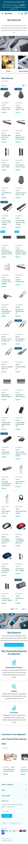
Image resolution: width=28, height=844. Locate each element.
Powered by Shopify (6, 840)
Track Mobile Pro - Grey (7, 193)
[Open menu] (2, 13)
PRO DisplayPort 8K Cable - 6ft (20, 340)
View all (5, 748)
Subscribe (7, 816)
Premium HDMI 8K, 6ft (21, 367)
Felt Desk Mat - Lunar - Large (6, 166)
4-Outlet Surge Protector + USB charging (20, 222)
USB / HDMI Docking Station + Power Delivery (7, 483)
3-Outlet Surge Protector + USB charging (6, 281)
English (4, 823)
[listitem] (8, 64)
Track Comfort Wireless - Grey (6, 108)
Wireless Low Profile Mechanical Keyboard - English (21, 252)
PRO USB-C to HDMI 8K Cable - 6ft (20, 311)
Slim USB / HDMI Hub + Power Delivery (6, 137)
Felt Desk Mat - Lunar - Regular (20, 569)
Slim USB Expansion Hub (20, 280)
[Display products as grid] (23, 85)
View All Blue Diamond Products (14, 645)
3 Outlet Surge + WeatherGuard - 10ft (6, 424)
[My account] (22, 13)
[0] (25, 13)
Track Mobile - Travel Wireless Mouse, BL (6, 570)
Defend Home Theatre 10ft (5, 453)
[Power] (14, 621)
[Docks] (2, 618)
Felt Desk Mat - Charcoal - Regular (7, 599)
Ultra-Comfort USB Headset (21, 512)
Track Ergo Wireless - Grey (20, 108)
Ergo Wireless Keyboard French (20, 395)
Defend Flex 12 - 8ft (20, 599)
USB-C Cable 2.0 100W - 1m (20, 482)
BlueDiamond (5, 102)
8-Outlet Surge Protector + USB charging (6, 222)
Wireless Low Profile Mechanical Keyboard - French (7, 252)
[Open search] (19, 13)
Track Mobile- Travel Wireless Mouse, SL (6, 541)
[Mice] (12, 614)
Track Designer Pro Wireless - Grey (21, 193)
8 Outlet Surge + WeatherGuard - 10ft (20, 424)
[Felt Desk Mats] (22, 619)
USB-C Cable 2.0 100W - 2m (6, 512)
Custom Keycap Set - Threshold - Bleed (9, 770)
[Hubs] (2, 626)
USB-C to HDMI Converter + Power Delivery (21, 454)
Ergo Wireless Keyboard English (6, 395)
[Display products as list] (25, 85)
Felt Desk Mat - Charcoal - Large (20, 166)
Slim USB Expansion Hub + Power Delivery (20, 137)
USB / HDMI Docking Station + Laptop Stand (7, 311)
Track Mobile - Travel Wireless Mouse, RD (20, 541)
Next (23, 609)
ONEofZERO (6, 767)
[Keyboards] (24, 625)
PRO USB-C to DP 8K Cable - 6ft (6, 340)
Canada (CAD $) (14, 823)
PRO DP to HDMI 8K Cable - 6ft (7, 367)
